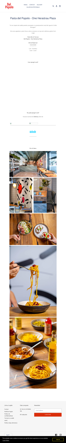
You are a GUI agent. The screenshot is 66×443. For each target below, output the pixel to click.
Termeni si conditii (9, 418)
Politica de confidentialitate (8, 415)
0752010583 (33, 45)
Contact (6, 409)
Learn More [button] (6, 440)
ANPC (6, 420)
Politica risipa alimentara (10, 423)
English (8, 435)
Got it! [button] (58, 439)
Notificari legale (8, 412)
